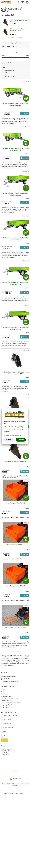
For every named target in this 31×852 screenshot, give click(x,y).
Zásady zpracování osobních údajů (14, 435)
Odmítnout (6, 431)
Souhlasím (21, 440)
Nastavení (9, 440)
